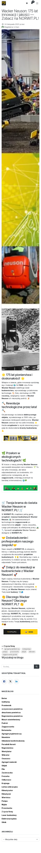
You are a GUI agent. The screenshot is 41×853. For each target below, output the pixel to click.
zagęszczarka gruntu (10, 654)
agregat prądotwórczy (12, 649)
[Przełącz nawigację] (37, 3)
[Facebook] (4, 681)
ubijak (24, 652)
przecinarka (14, 652)
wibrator (32, 652)
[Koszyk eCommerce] (26, 3)
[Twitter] (10, 681)
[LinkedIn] (16, 681)
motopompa (26, 649)
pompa (5, 652)
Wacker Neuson (29, 530)
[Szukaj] (36, 666)
